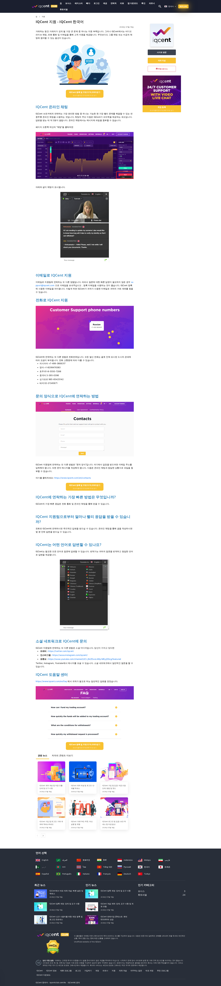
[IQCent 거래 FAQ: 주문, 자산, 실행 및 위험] (83, 808)
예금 (105, 3)
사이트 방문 (162, 52)
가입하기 (88, 970)
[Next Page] (43, 835)
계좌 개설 (162, 60)
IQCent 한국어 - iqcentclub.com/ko (51, 982)
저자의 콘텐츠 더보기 (62, 755)
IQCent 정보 (51, 970)
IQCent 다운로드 (44, 975)
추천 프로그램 (163, 970)
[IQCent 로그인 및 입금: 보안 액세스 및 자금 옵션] (114, 808)
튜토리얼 (64, 9)
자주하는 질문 (136, 970)
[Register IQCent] (162, 90)
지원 (113, 970)
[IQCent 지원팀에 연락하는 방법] (85, 712)
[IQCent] (161, 46)
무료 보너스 (163, 69)
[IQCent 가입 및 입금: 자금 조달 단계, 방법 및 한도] (114, 772)
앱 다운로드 (133, 3)
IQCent (40, 970)
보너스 (68, 3)
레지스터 (79, 3)
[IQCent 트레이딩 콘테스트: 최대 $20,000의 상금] (91, 919)
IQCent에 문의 (74, 982)
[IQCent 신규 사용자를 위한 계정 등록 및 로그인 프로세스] (40, 919)
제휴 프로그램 (66, 970)
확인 (143, 3)
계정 (97, 970)
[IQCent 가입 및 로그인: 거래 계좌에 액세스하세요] (51, 808)
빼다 (88, 3)
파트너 (152, 3)
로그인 (97, 3)
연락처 (114, 3)
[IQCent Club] (53, 937)
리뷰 (122, 3)
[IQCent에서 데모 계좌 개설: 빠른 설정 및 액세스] (40, 893)
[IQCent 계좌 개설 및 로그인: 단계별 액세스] (83, 772)
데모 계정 (149, 970)
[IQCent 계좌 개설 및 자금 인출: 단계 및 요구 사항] (51, 772)
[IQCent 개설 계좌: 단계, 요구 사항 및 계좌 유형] (91, 906)
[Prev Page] (38, 835)
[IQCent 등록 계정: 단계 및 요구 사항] (40, 906)
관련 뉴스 (42, 755)
